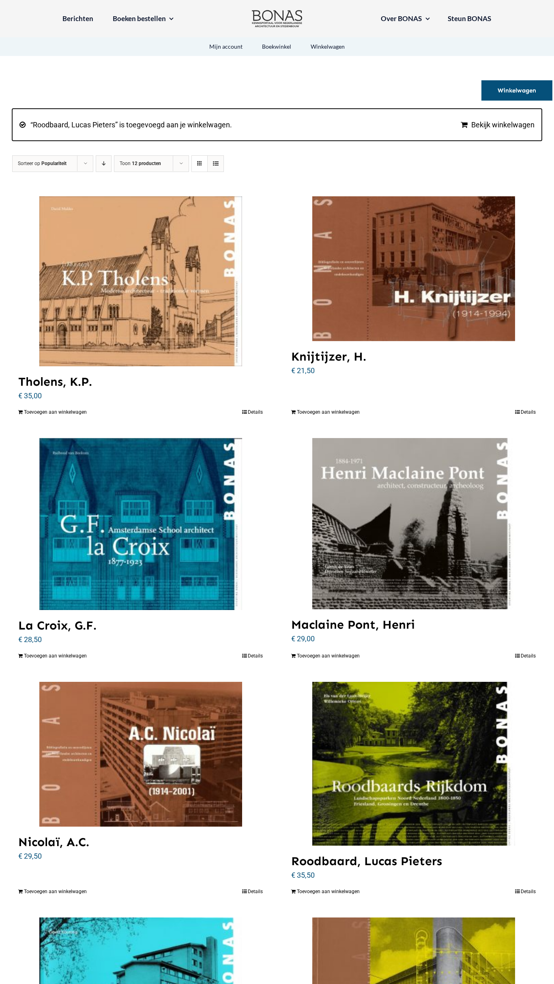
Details (255, 412)
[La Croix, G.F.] (140, 524)
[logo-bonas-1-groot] (277, 13)
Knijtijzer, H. (328, 356)
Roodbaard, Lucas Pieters (366, 861)
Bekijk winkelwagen (503, 124)
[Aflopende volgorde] (104, 163)
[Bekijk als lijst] (215, 164)
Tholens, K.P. (55, 381)
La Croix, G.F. (57, 625)
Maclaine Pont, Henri (353, 624)
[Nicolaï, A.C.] (140, 754)
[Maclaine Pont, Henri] (413, 523)
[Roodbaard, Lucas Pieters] (413, 763)
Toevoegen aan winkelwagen (55, 412)
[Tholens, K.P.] (140, 281)
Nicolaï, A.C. (53, 842)
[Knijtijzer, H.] (413, 268)
